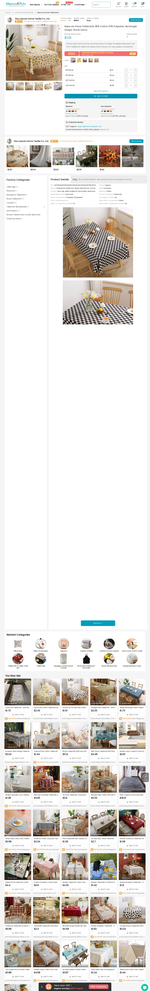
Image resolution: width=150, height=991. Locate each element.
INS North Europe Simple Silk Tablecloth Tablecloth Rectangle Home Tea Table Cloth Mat (75, 926)
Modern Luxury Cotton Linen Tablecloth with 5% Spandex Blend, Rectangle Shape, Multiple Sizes (46, 970)
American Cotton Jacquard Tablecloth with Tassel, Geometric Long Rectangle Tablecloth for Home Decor (46, 839)
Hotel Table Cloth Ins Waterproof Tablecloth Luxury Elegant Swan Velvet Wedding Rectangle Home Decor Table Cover (103, 970)
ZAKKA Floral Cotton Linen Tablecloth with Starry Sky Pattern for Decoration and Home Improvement (132, 970)
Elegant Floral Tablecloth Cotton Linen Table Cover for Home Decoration (17, 882)
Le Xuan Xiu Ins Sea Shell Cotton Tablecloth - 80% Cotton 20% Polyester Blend (75, 708)
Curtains (12, 203)
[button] (59, 52)
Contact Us (104, 129)
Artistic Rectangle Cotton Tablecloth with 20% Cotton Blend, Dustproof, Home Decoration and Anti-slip (132, 708)
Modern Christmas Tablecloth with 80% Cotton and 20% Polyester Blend (132, 839)
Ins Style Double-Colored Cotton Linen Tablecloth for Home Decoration (75, 970)
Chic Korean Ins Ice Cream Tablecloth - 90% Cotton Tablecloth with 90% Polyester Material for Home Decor (17, 970)
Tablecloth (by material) (18, 207)
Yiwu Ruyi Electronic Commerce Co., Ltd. (103, 893)
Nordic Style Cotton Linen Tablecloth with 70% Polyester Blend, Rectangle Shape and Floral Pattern (17, 839)
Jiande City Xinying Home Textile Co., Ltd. (17, 893)
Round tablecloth (15, 199)
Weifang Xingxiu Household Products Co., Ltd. (18, 718)
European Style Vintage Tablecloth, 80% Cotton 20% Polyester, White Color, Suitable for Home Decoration (17, 751)
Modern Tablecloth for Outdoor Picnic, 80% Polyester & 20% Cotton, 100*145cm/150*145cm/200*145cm (103, 882)
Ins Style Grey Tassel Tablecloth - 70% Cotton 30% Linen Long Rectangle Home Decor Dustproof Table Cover (103, 839)
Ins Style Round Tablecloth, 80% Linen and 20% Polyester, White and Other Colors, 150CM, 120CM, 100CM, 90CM (132, 926)
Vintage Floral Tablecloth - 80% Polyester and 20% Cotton (103, 708)
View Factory (136, 20)
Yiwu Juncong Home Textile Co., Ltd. (46, 762)
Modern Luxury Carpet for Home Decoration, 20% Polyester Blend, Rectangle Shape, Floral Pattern (132, 751)
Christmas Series (15, 218)
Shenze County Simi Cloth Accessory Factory (74, 762)
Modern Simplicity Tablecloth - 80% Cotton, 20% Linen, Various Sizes (132, 882)
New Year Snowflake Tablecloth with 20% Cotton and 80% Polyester (46, 795)
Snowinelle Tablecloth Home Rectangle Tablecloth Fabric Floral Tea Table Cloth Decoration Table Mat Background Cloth (46, 926)
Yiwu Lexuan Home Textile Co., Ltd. (46, 718)
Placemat (12, 191)
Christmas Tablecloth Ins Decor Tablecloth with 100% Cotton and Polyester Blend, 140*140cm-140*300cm (17, 926)
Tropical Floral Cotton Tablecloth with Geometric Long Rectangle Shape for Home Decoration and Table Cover (46, 751)
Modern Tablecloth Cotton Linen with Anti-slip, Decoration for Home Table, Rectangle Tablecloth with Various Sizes (75, 882)
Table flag (12, 187)
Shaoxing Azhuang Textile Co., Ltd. (75, 806)
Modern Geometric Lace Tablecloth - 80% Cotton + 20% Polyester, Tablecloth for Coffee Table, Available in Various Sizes (17, 795)
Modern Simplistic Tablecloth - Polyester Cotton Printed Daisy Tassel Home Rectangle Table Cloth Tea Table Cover (103, 926)
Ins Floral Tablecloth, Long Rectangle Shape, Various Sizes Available (75, 795)
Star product (13, 211)
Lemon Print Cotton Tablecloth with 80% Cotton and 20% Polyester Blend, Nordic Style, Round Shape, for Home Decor (46, 708)
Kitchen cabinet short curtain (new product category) (24, 215)
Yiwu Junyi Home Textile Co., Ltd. (45, 893)
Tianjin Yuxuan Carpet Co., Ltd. (131, 762)
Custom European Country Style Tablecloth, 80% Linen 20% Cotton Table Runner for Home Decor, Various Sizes (46, 882)
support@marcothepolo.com (89, 126)
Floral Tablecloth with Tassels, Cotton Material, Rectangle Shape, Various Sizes (75, 839)
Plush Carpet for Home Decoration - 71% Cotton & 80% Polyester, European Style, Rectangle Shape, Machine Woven (132, 795)
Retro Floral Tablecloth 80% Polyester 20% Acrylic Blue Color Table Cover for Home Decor (103, 751)
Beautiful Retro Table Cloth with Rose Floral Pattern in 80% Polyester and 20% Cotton (103, 795)
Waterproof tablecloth (17, 195)
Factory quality (66, 18)
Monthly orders (79, 18)
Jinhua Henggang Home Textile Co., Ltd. (132, 718)
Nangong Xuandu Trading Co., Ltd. (132, 806)
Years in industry (93, 18)
